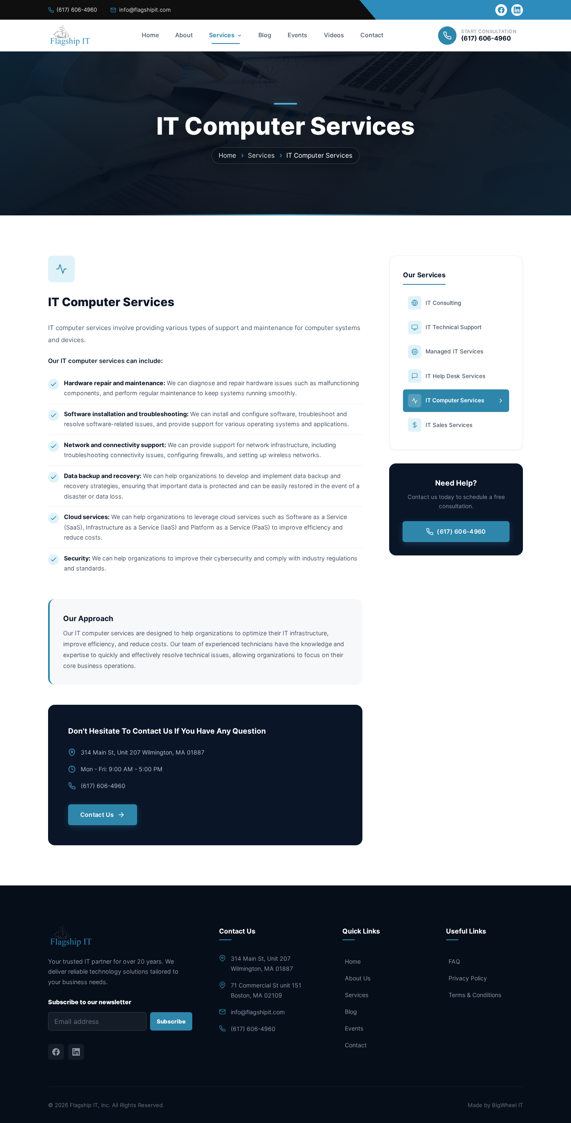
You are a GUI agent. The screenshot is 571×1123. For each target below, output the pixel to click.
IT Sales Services (449, 425)
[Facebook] (501, 10)
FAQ (454, 961)
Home (150, 34)
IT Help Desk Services (455, 376)
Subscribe (171, 1021)
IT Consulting (443, 302)
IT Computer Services (455, 400)
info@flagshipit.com (144, 9)
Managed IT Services (454, 351)
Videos (334, 34)
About (184, 34)
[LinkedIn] (517, 10)
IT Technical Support (454, 327)
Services (222, 34)
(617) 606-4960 (76, 9)
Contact (371, 34)
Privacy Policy (468, 978)
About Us (357, 978)
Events (297, 34)
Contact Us (97, 814)
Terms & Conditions (475, 994)
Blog (264, 34)
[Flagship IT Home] (69, 36)
